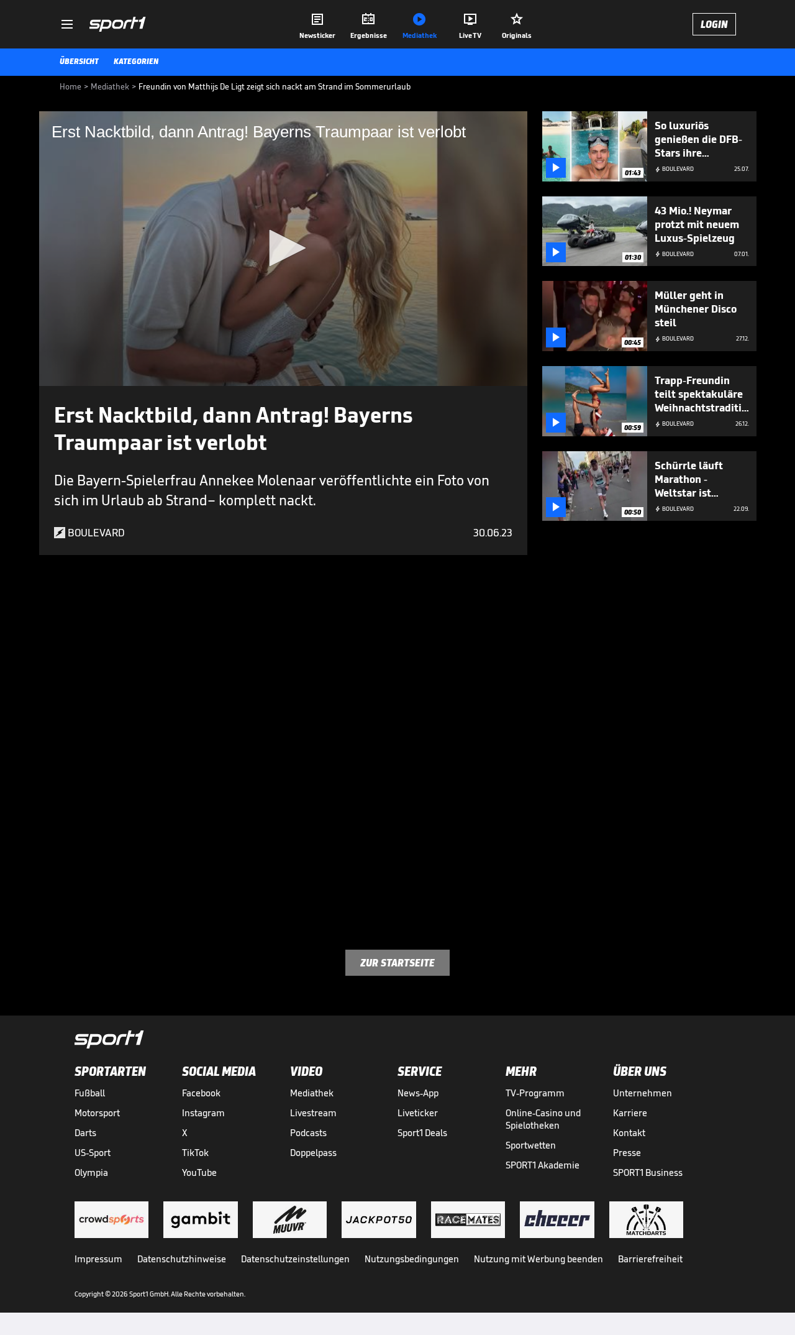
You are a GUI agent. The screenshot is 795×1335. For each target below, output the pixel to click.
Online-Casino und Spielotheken (543, 1119)
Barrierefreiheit (650, 1259)
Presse (627, 1152)
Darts (85, 1133)
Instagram (203, 1113)
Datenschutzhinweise (181, 1259)
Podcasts (308, 1133)
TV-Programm (535, 1093)
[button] (283, 248)
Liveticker (418, 1113)
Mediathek (312, 1093)
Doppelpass (313, 1152)
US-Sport (93, 1152)
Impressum (98, 1259)
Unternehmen (642, 1093)
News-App (418, 1093)
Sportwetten (531, 1145)
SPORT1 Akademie (542, 1165)
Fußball (90, 1093)
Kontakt (629, 1133)
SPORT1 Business (648, 1172)
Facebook (201, 1093)
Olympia (91, 1172)
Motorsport (97, 1113)
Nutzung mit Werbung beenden (538, 1259)
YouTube (199, 1172)
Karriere (630, 1113)
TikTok (195, 1152)
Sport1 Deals (422, 1133)
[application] (283, 248)
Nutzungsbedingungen (412, 1259)
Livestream (313, 1113)
